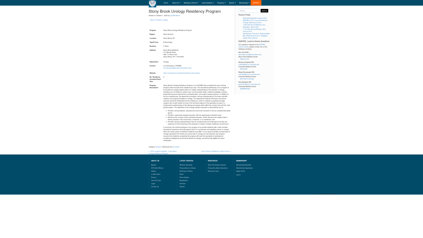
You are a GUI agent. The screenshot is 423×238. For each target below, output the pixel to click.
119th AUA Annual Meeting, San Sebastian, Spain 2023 (254, 26)
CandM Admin (175, 15)
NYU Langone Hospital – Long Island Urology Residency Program (162, 152)
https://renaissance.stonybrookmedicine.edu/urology (181, 73)
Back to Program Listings (159, 20)
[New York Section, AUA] (152, 3)
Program (159, 147)
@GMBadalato (245, 88)
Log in (238, 175)
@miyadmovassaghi (247, 79)
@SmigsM (243, 69)
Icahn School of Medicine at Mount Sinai (216, 151)
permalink (176, 147)
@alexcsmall (244, 59)
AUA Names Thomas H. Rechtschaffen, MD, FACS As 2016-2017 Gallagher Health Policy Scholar (256, 35)
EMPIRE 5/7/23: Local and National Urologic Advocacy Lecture (255, 21)
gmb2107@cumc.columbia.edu (249, 84)
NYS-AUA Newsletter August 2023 (255, 18)
